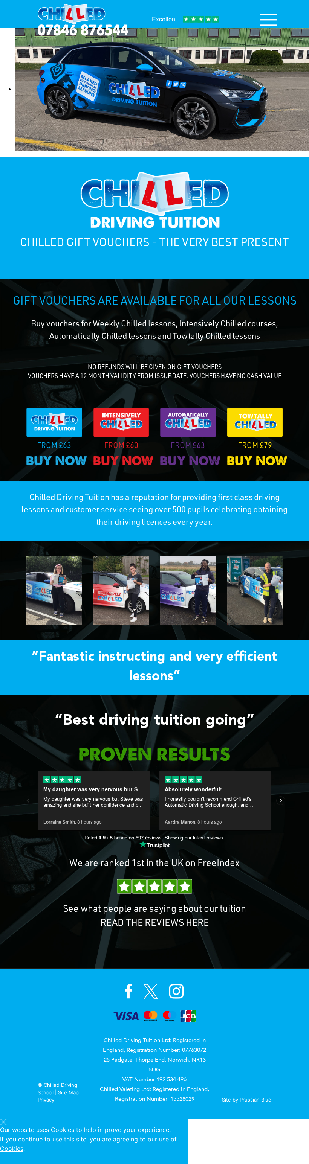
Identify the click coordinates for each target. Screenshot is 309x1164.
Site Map (68, 1092)
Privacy (46, 1100)
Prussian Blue (255, 1100)
